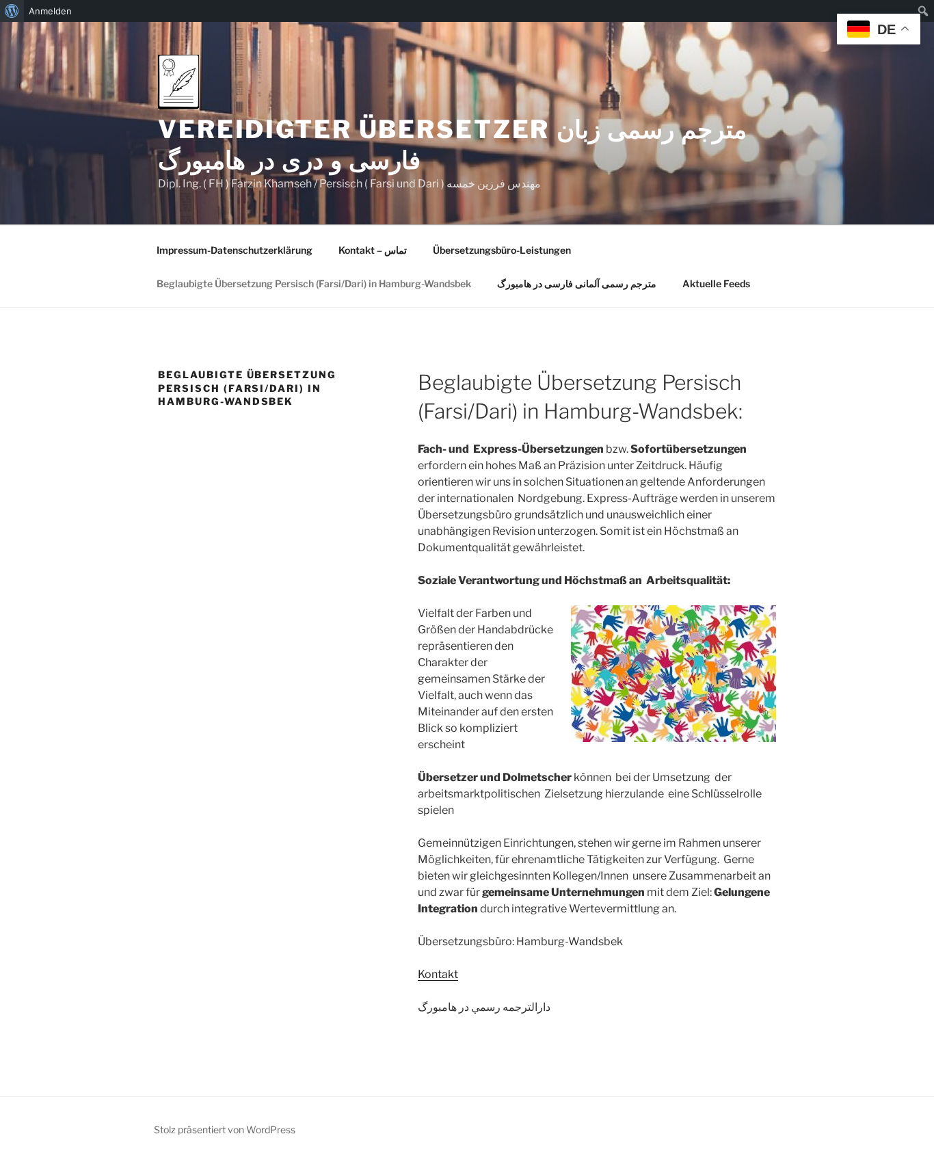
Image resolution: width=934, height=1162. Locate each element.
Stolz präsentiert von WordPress (224, 1129)
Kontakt (438, 974)
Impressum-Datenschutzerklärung (234, 250)
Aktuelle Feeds (716, 283)
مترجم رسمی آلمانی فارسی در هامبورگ (576, 283)
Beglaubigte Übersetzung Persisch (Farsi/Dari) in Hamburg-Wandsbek (314, 283)
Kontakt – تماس (372, 250)
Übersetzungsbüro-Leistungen (502, 250)
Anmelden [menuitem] (50, 10)
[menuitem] (12, 11)
